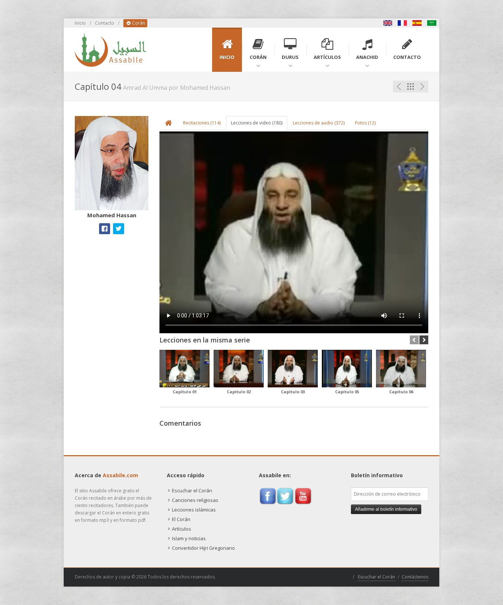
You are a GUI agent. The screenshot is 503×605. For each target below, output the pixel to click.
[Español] (417, 23)
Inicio (80, 23)
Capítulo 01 (185, 391)
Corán (138, 23)
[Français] (402, 23)
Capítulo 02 (239, 391)
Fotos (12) (365, 123)
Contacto (104, 23)
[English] (387, 23)
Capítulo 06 (401, 391)
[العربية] (432, 23)
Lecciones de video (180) (256, 123)
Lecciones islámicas (194, 509)
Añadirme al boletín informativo (386, 509)
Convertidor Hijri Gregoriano (203, 548)
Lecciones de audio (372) (319, 123)
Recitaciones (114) (202, 123)
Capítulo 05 (347, 391)
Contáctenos (415, 577)
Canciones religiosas (195, 500)
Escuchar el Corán (192, 490)
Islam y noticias (189, 538)
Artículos (181, 528)
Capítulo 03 (293, 391)
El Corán (181, 519)
